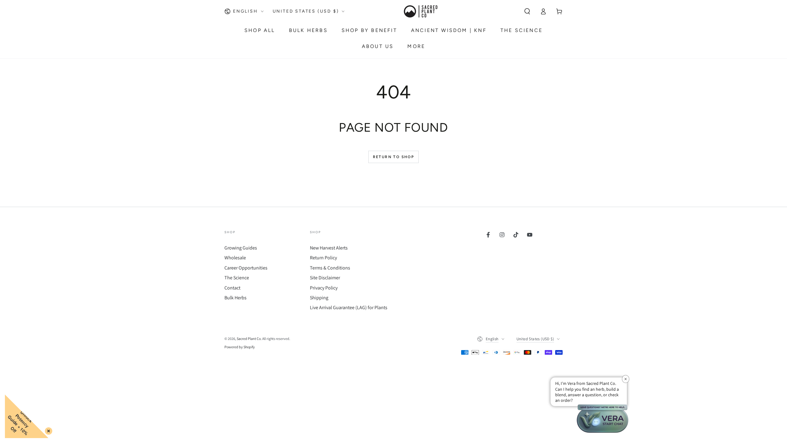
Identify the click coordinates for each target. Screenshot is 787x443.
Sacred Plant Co (249, 338)
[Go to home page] (420, 11)
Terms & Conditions (330, 268)
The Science (236, 277)
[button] (527, 11)
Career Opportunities (245, 268)
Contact (232, 288)
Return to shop (393, 157)
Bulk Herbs (235, 297)
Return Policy (323, 257)
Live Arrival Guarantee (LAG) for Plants (348, 307)
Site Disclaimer (325, 277)
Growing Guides (240, 248)
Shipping (319, 297)
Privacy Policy (324, 288)
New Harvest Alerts (329, 248)
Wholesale (235, 257)
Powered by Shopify (239, 347)
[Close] (47, 429)
